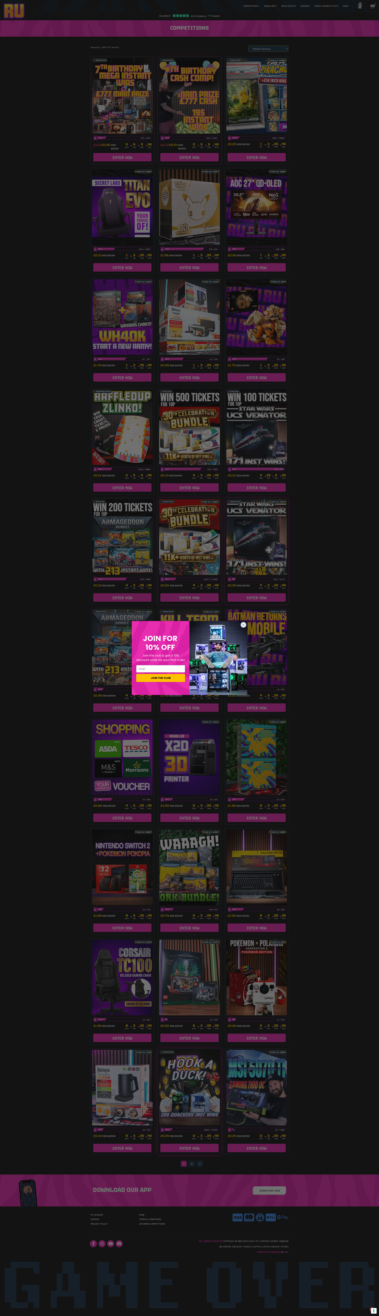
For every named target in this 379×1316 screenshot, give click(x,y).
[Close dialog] (243, 624)
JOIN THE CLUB (161, 678)
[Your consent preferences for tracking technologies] (374, 1311)
